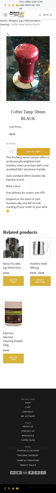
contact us (28, 431)
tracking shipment (28, 455)
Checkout (28, 411)
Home (3, 20)
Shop (28, 402)
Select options (40, 280)
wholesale (28, 435)
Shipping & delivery (28, 450)
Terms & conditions (28, 460)
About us (28, 426)
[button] (7, 34)
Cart (28, 407)
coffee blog (28, 440)
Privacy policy (28, 465)
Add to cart (33, 151)
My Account (28, 416)
